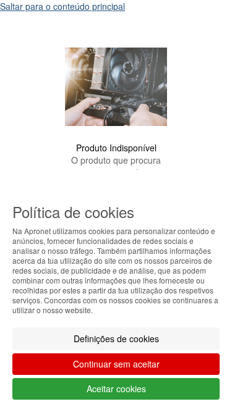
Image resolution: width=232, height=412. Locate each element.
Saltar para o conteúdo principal (62, 6)
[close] (197, 30)
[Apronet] (116, 134)
